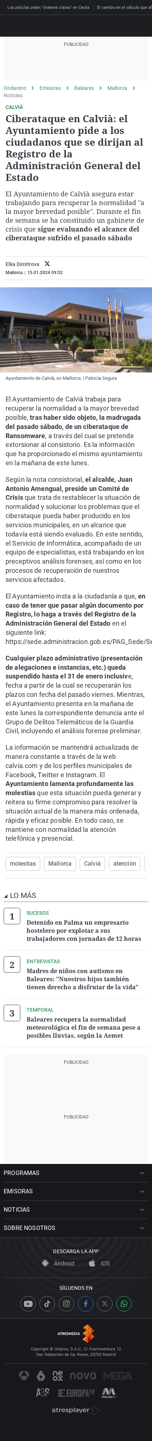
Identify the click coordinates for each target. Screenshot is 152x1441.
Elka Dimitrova (22, 264)
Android (63, 1263)
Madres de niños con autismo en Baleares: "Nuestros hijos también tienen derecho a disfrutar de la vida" (82, 979)
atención (124, 863)
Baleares (84, 88)
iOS (104, 1263)
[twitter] (47, 264)
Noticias (13, 95)
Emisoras (50, 88)
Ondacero (15, 88)
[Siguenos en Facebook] (85, 1303)
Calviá (92, 863)
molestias (23, 863)
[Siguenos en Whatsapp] (124, 1303)
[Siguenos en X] (105, 1303)
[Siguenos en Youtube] (28, 1303)
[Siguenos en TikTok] (47, 1303)
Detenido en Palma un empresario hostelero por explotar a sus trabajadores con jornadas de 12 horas (84, 930)
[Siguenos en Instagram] (66, 1303)
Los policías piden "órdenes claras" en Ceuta (48, 8)
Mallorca (117, 88)
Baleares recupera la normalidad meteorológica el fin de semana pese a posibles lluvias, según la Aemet (84, 1027)
